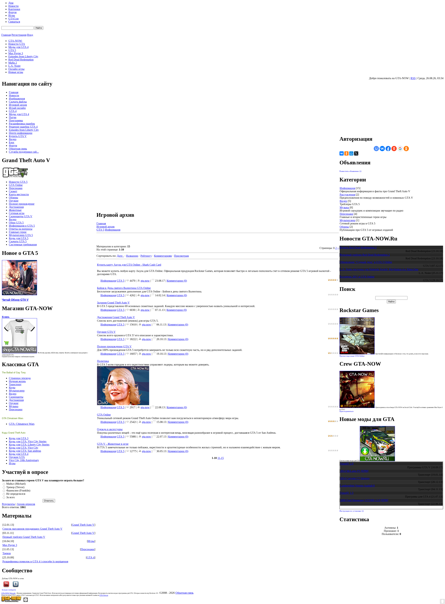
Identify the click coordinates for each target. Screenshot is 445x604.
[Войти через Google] (400, 148)
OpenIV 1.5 (346, 492)
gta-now (145, 280)
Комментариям (163, 255)
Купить (5, 316)
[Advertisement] (137, 240)
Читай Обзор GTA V (15, 299)
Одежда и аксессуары (110, 429)
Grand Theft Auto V (83, 524)
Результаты (8, 504)
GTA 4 (90, 557)
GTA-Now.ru (103, 595)
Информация (112, 229)
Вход (30, 34)
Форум (12, 12)
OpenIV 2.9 (346, 463)
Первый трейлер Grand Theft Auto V (23, 536)
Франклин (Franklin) (18, 490)
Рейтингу (146, 255)
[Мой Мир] (351, 153)
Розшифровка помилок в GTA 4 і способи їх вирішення (35, 561)
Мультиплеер (347, 220)
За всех (10, 497)
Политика (103, 361)
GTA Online (104, 414)
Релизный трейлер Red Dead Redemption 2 (365, 254)
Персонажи (87, 549)
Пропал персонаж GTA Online (352, 356)
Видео (343, 201)
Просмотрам (181, 255)
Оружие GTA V (106, 331)
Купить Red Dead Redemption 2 (358, 247)
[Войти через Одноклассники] (406, 148)
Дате (119, 255)
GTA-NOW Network (8, 593)
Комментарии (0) (177, 280)
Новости (13, 6)
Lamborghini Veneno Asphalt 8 (357, 485)
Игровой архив (105, 226)
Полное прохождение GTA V (114, 346)
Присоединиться (346, 411)
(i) (360, 171)
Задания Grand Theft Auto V (113, 302)
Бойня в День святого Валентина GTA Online (124, 288)
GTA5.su (13, 18)
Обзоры (344, 226)
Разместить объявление (349, 171)
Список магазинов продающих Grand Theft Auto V (32, 528)
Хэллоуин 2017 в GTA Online (357, 276)
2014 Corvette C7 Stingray (355, 478)
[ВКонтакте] (341, 153)
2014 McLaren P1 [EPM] (354, 471)
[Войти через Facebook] (388, 148)
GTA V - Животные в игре (112, 443)
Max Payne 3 (9, 545)
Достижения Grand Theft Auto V (116, 317)
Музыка (344, 207)
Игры (11, 15)
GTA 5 (100, 229)
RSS (413, 78)
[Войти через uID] (376, 148)
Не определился (15, 493)
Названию (132, 255)
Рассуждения (347, 194)
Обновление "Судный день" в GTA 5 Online (366, 262)
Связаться (14, 21)
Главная (6, 34)
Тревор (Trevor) (15, 487)
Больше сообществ (9, 590)
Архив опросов (26, 504)
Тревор (6, 553)
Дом (10, 2)
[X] (356, 153)
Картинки (14, 9)
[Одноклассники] (346, 153)
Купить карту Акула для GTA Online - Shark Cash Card (129, 264)
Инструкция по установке (350, 511)
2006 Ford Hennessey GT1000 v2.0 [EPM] (364, 500)
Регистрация (18, 34)
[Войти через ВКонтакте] (382, 148)
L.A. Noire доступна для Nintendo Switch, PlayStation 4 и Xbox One (379, 269)
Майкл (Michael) (16, 483)
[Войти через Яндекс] (394, 148)
